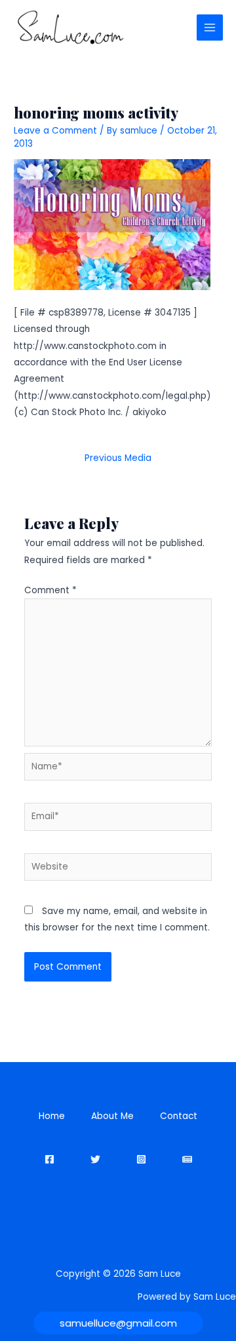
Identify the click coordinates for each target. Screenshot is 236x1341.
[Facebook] (49, 1159)
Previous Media (118, 458)
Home (52, 1116)
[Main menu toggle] (210, 27)
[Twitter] (95, 1159)
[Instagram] (141, 1159)
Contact (178, 1116)
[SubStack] (187, 1159)
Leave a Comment (55, 130)
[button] (118, 1323)
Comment (50, 590)
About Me (112, 1116)
